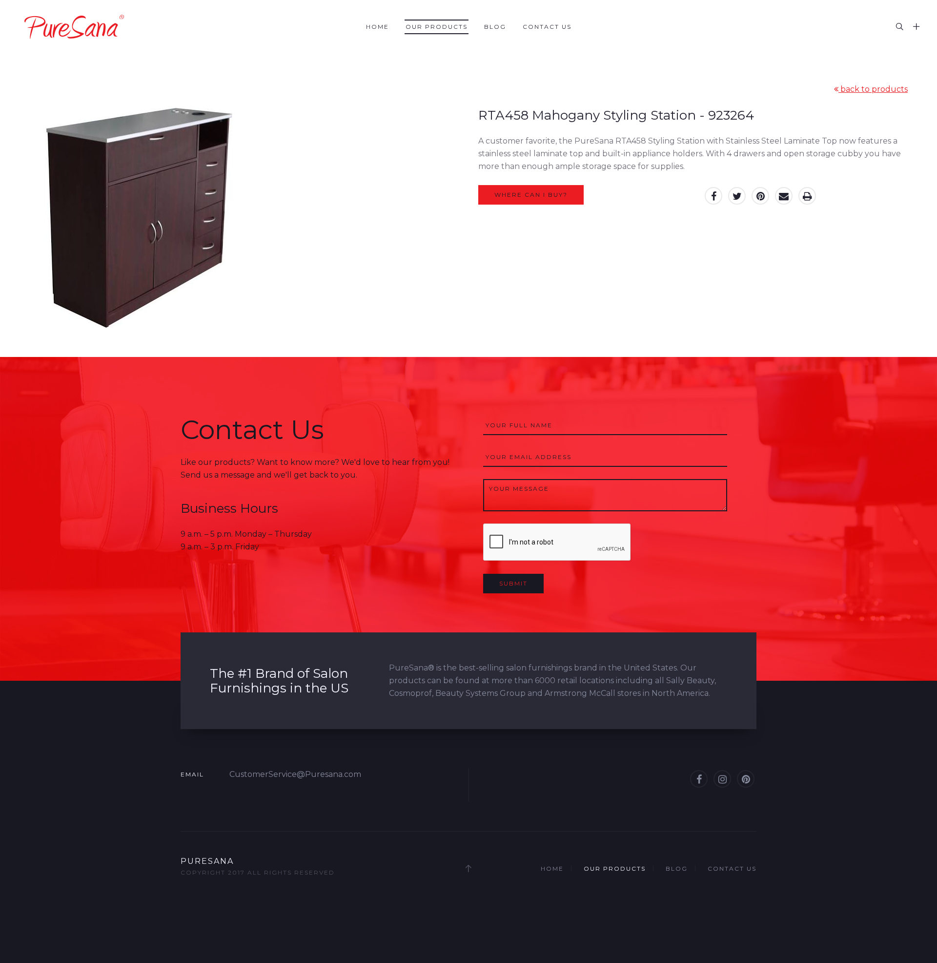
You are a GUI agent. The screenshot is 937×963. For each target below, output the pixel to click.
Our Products (437, 26)
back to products (873, 89)
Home (377, 26)
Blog (495, 26)
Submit (513, 583)
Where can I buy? (531, 194)
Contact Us (547, 26)
